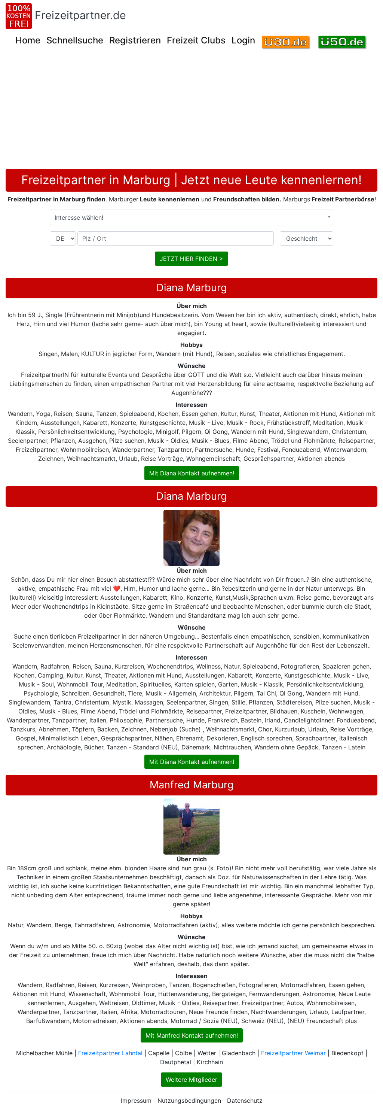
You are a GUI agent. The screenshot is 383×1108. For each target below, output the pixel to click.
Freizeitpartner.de (80, 15)
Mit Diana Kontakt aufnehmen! (191, 473)
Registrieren (135, 40)
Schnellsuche (74, 40)
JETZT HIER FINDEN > (191, 258)
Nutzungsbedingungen (189, 1100)
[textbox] (191, 217)
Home (27, 40)
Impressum (136, 1100)
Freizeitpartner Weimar (293, 1053)
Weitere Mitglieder (191, 1079)
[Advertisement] (194, 112)
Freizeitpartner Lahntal (110, 1053)
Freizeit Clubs (196, 40)
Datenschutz (245, 1100)
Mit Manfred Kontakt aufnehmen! (191, 1035)
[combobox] (191, 217)
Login (243, 40)
